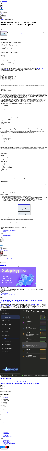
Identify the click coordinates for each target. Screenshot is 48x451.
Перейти (2, 291)
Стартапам (5, 444)
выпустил (11, 306)
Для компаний (6, 433)
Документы (5, 434)
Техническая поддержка (12, 448)
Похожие (9, 391)
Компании (5, 424)
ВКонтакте (5, 250)
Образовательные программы (9, 443)
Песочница (5, 427)
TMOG (18, 305)
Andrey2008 (2, 19)
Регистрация (5, 417)
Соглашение (5, 435)
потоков (6, 69)
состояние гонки (40, 68)
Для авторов (5, 432)
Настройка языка (4, 448)
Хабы (4, 423)
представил (11, 305)
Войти (4, 416)
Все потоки (4, 1)
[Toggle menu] (0, 1)
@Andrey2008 (9, 258)
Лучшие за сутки (4, 391)
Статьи (4, 421)
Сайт (1, 250)
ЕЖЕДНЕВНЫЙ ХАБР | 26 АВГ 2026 (8, 294)
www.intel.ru (5, 397)
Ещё (4, 386)
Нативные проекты (7, 442)
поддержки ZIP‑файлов (35, 304)
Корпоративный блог (7, 440)
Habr (7, 449)
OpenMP (22, 33)
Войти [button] (1, 7)
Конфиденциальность (7, 436)
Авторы (4, 425)
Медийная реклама (6, 441)
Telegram (4, 265)
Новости (4, 422)
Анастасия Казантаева (7, 412)
